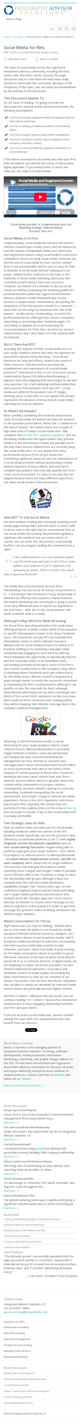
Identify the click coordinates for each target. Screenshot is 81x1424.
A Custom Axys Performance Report (23, 1241)
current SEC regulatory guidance (44, 435)
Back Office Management (17, 1339)
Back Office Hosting (14, 1333)
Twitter (25, 1079)
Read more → (11, 1122)
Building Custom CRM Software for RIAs (24, 1230)
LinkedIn (59, 1075)
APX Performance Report (17, 1236)
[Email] (74, 29)
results (47, 372)
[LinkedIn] (52, 29)
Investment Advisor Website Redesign (24, 1224)
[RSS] (66, 29)
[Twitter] (59, 29)
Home (7, 36)
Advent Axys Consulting (16, 1327)
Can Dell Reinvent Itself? (17, 1144)
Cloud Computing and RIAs (19, 1178)
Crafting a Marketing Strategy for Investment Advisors (32, 1219)
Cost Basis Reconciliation (17, 1247)
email (40, 1148)
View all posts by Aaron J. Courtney (24, 1085)
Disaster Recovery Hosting (18, 1345)
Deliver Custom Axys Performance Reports (28, 1161)
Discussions (18, 36)
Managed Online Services (17, 1351)
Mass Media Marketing (16, 1357)
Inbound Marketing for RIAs (19, 1195)
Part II (70, 808)
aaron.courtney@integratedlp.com (26, 1312)
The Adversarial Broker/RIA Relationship (27, 1127)
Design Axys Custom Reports (20, 1110)
